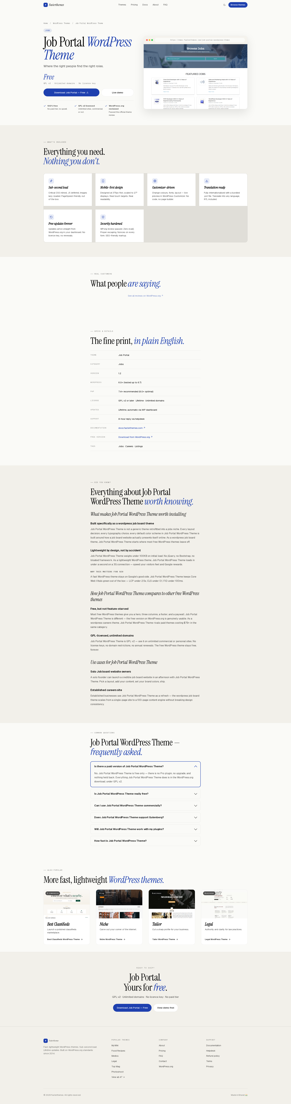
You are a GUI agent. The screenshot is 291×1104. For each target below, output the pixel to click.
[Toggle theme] (224, 5)
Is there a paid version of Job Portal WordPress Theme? (129, 766)
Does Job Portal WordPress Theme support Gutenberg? (129, 817)
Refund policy (213, 1056)
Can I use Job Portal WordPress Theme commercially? (128, 805)
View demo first (165, 1007)
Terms (209, 1061)
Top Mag (116, 1066)
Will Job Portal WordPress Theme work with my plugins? (129, 829)
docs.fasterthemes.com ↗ (131, 428)
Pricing (134, 4)
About (156, 4)
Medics (115, 1056)
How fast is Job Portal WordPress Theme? (120, 840)
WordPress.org (166, 1066)
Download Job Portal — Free (69, 92)
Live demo (117, 92)
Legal (114, 1061)
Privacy (210, 1066)
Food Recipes (118, 1050)
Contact (163, 1061)
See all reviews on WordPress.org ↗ (145, 295)
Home (45, 23)
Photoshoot (118, 1071)
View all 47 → (118, 1077)
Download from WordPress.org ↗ (135, 437)
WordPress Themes (61, 23)
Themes (122, 4)
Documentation (213, 1045)
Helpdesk (210, 1050)
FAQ (165, 4)
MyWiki (115, 1045)
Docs (145, 4)
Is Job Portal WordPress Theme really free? (121, 793)
